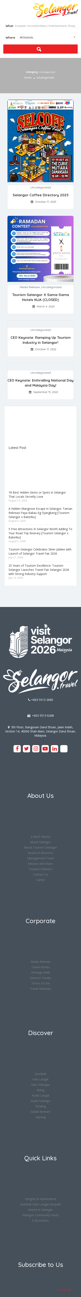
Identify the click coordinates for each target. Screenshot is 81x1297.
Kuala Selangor (41, 1101)
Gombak (40, 1074)
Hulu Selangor (40, 1085)
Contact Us (40, 874)
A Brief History (40, 837)
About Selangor (40, 842)
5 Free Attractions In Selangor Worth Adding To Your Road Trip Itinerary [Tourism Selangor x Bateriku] (40, 533)
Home (28, 77)
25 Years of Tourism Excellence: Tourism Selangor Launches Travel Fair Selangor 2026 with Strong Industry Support (39, 570)
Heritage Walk (40, 972)
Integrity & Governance (40, 1199)
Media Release (30, 287)
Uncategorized (40, 187)
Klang (40, 1090)
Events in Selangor (40, 1210)
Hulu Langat (40, 1079)
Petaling (40, 1106)
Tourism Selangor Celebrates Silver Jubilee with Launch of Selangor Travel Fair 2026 (40, 551)
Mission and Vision (40, 864)
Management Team (40, 858)
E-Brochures (40, 1220)
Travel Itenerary (40, 989)
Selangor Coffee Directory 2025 (41, 195)
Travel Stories (40, 967)
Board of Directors (40, 853)
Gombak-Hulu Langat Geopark (40, 1204)
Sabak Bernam (40, 1112)
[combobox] (40, 37)
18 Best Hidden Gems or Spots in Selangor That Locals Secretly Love (37, 494)
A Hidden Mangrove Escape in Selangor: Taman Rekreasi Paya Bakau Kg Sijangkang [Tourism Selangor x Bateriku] (40, 513)
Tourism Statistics (40, 869)
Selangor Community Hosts (40, 1215)
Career (40, 880)
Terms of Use (40, 983)
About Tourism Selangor (40, 847)
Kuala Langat (40, 1095)
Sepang (40, 1117)
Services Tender (40, 978)
